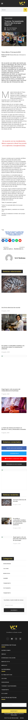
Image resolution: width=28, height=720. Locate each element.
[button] (2, 3)
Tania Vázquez (18, 234)
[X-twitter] (16, 638)
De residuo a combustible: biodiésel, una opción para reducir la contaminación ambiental (12, 347)
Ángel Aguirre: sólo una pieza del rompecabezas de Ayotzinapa (10, 389)
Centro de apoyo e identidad (14, 231)
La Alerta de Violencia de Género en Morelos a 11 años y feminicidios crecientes (13, 428)
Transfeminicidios (14, 235)
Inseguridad (8, 18)
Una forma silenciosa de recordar (10, 307)
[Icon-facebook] (7, 638)
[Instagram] (20, 638)
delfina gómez (10, 232)
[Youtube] (11, 638)
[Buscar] (25, 10)
